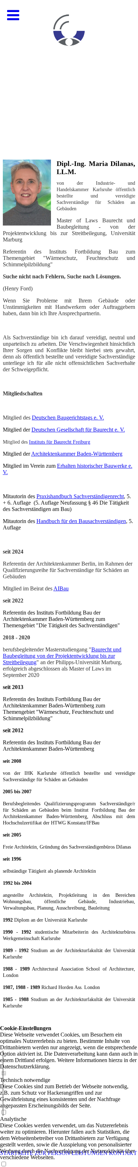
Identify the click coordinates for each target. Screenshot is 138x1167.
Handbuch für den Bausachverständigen (81, 521)
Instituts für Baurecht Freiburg (59, 442)
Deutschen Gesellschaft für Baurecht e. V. (78, 430)
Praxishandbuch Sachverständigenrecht (80, 496)
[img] (69, 71)
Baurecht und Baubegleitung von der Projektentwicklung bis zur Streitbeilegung (62, 655)
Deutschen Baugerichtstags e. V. (68, 418)
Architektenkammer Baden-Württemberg (76, 454)
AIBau (61, 588)
